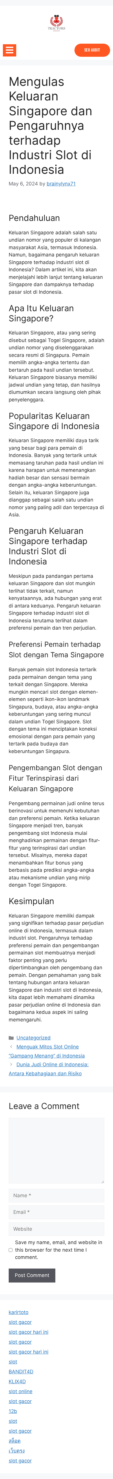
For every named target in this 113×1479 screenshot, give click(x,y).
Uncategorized (34, 1038)
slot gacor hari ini (28, 1332)
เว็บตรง (17, 1451)
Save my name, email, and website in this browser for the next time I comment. (58, 1249)
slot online (20, 1391)
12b (13, 1411)
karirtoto (18, 1312)
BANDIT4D (21, 1372)
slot (13, 1362)
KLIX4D (17, 1381)
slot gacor (20, 1322)
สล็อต (15, 1441)
